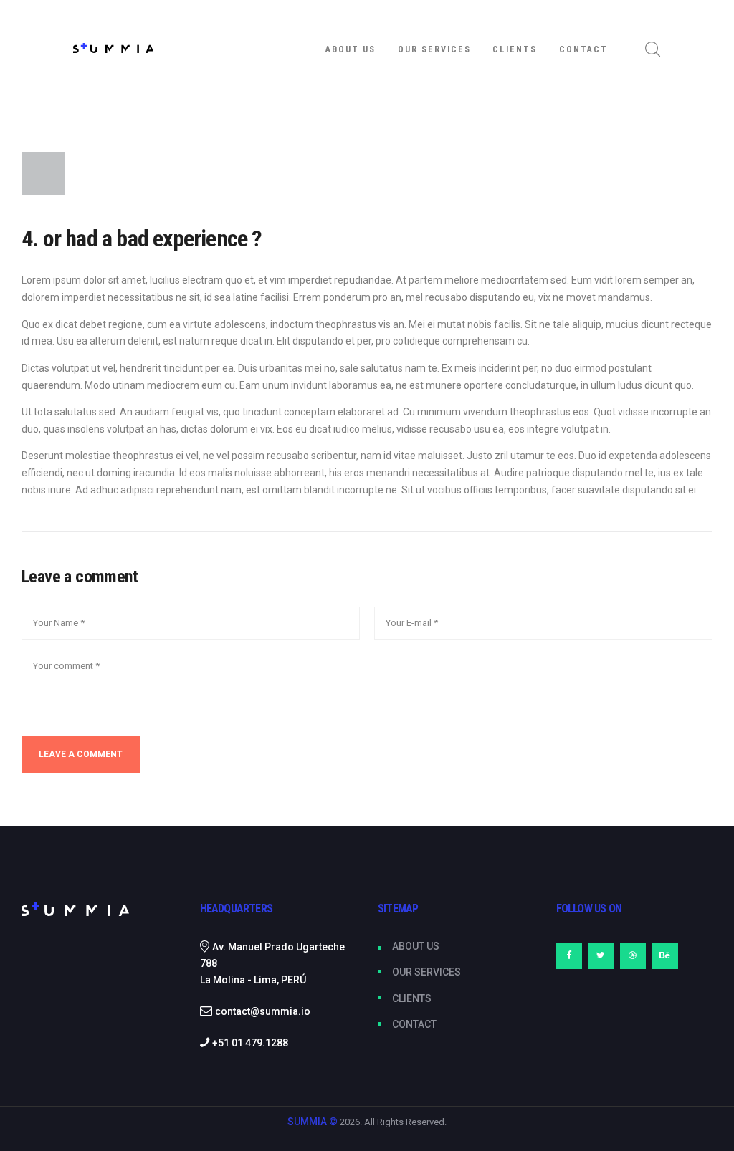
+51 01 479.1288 (250, 1043)
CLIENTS (412, 998)
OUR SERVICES (426, 972)
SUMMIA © (312, 1121)
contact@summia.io (262, 1011)
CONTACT (414, 1024)
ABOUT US (415, 946)
